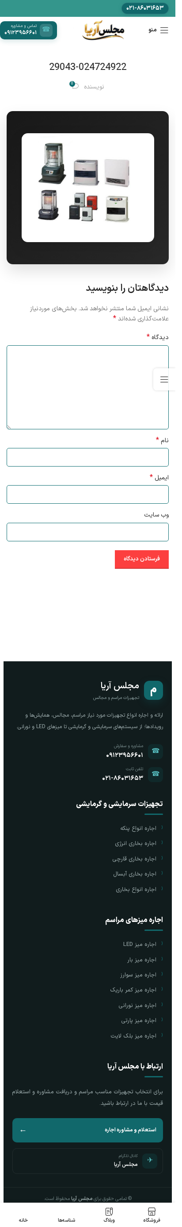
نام (162, 441)
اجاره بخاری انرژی (135, 843)
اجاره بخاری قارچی (134, 859)
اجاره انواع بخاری (136, 889)
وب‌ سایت (156, 515)
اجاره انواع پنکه (138, 828)
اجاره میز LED (139, 944)
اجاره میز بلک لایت (133, 1036)
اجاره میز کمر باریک (133, 990)
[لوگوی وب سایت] (103, 30)
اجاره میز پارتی (138, 1020)
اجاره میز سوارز (138, 975)
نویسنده (94, 87)
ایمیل (159, 478)
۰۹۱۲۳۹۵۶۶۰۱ (124, 755)
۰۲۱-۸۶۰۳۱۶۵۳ (122, 778)
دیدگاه (158, 338)
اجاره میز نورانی (137, 1005)
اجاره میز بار (141, 960)
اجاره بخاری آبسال (134, 874)
